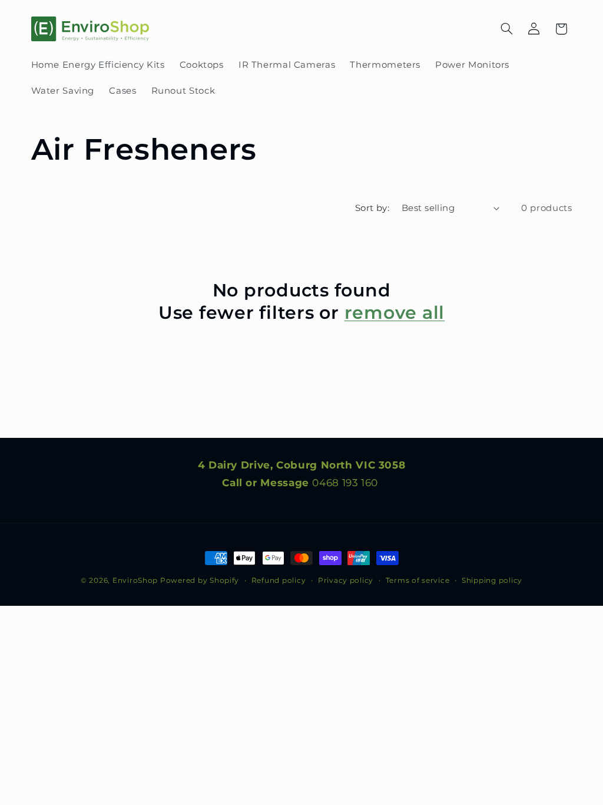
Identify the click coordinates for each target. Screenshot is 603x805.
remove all (394, 313)
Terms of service (418, 580)
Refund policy (278, 580)
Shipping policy (492, 580)
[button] (506, 28)
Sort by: (372, 208)
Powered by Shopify (199, 580)
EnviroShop (135, 580)
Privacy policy (345, 580)
